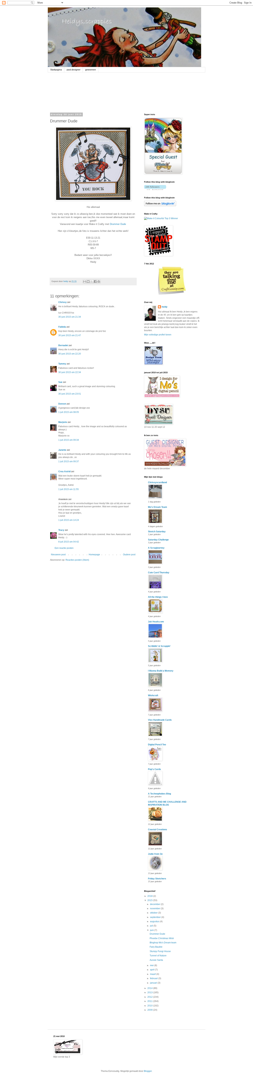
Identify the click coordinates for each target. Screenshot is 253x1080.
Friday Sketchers (157, 878)
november (155, 908)
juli (152, 925)
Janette (62, 450)
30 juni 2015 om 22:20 (69, 353)
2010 (150, 1005)
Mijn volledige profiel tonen (157, 334)
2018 (150, 896)
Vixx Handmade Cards (160, 720)
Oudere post (129, 554)
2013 (150, 992)
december (155, 904)
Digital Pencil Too (157, 744)
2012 (150, 997)
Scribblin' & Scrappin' (159, 646)
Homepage (94, 554)
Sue (60, 382)
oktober (154, 912)
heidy (164, 307)
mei (152, 965)
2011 (150, 1001)
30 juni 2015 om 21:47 (69, 335)
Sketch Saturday (157, 531)
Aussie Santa (156, 960)
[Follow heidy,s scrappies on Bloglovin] (155, 189)
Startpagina (56, 69)
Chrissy (62, 302)
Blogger (148, 1071)
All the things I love (158, 597)
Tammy (62, 363)
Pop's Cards (154, 769)
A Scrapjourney (156, 548)
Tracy (61, 530)
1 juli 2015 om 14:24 (68, 520)
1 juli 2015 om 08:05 (68, 412)
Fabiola (62, 327)
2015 (150, 900)
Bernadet (63, 345)
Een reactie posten (64, 548)
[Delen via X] (92, 281)
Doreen (62, 404)
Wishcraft (153, 695)
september (155, 917)
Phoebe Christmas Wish (162, 938)
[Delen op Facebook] (95, 281)
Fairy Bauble (156, 947)
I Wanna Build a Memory (160, 671)
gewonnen (90, 69)
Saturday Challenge (158, 539)
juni (152, 930)
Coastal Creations (157, 829)
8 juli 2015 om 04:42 (68, 541)
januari (154, 983)
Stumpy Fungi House (160, 951)
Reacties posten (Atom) (77, 560)
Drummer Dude (118, 224)
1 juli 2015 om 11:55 (68, 489)
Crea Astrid (64, 471)
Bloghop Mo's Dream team (163, 942)
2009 (150, 1010)
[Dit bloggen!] (88, 281)
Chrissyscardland (157, 482)
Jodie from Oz (155, 854)
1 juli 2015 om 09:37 (68, 461)
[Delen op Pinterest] (99, 281)
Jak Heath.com (156, 621)
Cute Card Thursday (158, 572)
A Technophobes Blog (159, 793)
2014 (150, 988)
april (152, 969)
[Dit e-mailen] (84, 281)
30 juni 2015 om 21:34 (69, 317)
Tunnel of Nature (158, 955)
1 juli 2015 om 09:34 (68, 440)
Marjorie (62, 422)
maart (153, 974)
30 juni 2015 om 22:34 (69, 372)
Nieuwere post (58, 554)
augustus (155, 921)
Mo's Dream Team (157, 507)
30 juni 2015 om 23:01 (69, 394)
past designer (73, 69)
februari (154, 978)
